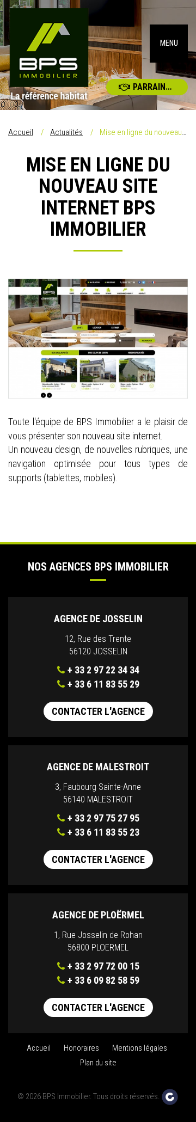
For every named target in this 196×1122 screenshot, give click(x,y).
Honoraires (81, 1048)
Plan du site (98, 1063)
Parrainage (157, 87)
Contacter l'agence (98, 711)
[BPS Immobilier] (49, 55)
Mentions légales (139, 1048)
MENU (169, 43)
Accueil (20, 132)
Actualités (66, 132)
